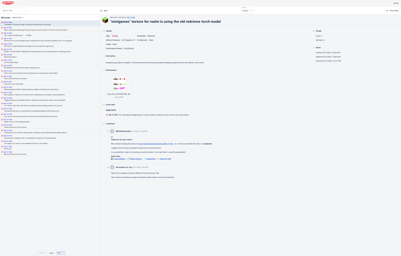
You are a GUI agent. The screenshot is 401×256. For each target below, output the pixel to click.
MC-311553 (8, 71)
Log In (395, 3)
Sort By (244, 7)
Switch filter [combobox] (17, 18)
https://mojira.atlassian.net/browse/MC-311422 (155, 144)
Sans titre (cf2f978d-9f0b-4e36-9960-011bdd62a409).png (129, 94)
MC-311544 (8, 119)
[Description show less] (104, 56)
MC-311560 (8, 33)
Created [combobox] (245, 11)
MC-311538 (8, 152)
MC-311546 (8, 109)
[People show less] (314, 31)
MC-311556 (8, 55)
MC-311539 (8, 147)
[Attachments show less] (104, 70)
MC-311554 (8, 65)
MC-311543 (8, 125)
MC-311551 (8, 82)
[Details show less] (104, 31)
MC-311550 (8, 87)
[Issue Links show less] (104, 105)
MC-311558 (8, 44)
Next (59, 253)
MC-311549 (8, 92)
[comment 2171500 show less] (108, 167)
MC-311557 (8, 49)
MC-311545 (8, 114)
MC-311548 (8, 98)
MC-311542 (8, 130)
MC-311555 (8, 60)
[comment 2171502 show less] (108, 131)
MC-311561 (8, 28)
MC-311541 (8, 136)
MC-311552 (8, 76)
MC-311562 (8, 22)
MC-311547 (8, 103)
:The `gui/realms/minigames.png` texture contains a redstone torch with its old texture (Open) (149, 115)
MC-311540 (8, 141)
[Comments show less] (104, 124)
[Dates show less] (314, 48)
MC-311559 (8, 38)
